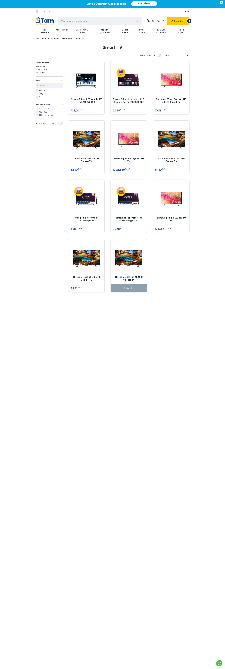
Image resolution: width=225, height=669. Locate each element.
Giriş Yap (156, 21)
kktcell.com (45, 11)
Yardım (186, 11)
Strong (41, 93)
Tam (37, 38)
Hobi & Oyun (181, 31)
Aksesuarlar (62, 30)
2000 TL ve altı (44, 109)
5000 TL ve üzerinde (46, 115)
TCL (40, 97)
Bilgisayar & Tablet (82, 31)
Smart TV (80, 38)
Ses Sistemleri (40, 72)
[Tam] (44, 21)
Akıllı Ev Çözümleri (104, 31)
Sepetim (181, 21)
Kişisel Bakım (124, 31)
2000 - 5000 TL (44, 112)
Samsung (42, 90)
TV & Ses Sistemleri (161, 31)
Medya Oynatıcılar (42, 69)
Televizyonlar (67, 38)
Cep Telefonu (44, 31)
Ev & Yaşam (141, 31)
